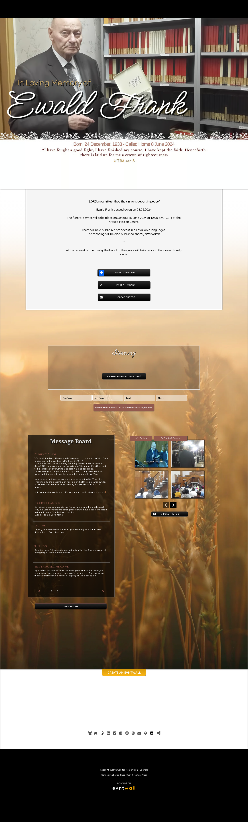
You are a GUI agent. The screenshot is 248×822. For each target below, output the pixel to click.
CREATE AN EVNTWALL (124, 672)
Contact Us (71, 606)
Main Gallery (141, 438)
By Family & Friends (170, 438)
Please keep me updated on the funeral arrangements (123, 407)
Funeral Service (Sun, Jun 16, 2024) (124, 376)
